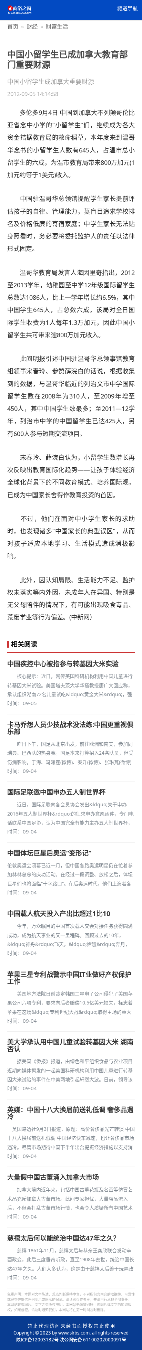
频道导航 (127, 8)
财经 (32, 26)
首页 (12, 26)
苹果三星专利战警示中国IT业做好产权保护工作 (69, 978)
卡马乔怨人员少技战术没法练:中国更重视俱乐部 (70, 728)
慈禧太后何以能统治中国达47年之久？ (63, 1238)
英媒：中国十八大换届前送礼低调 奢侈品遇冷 (70, 1113)
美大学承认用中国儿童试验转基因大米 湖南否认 (70, 1045)
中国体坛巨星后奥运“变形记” (49, 853)
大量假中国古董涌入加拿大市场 (53, 1177)
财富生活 (57, 26)
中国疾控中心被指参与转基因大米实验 (63, 663)
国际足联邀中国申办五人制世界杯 (56, 792)
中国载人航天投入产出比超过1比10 (58, 913)
